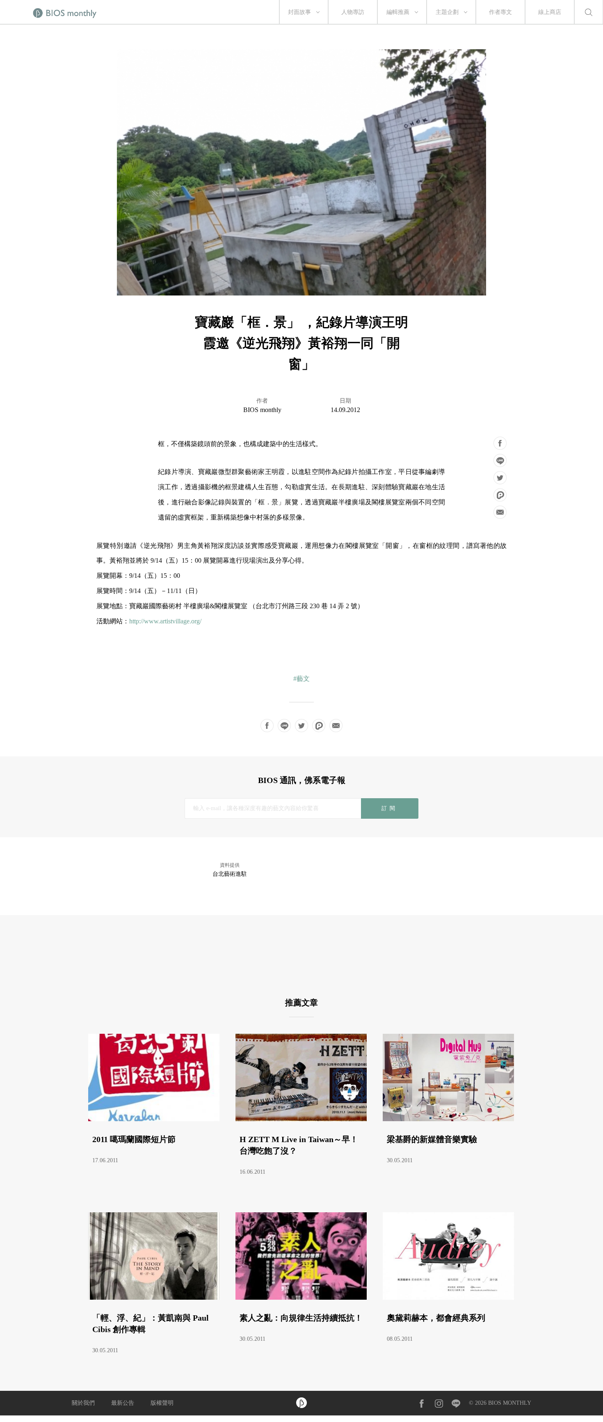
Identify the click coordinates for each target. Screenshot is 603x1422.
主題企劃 (447, 12)
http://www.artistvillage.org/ (165, 621)
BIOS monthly (262, 409)
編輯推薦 (397, 12)
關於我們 (83, 1403)
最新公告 (122, 1403)
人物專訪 (352, 12)
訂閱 (389, 808)
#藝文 (301, 678)
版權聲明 (162, 1403)
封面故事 (299, 12)
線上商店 (549, 12)
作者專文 (500, 12)
